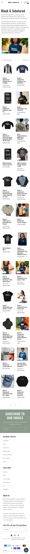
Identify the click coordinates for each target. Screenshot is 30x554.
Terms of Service (7, 454)
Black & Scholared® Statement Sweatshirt (20, 393)
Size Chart (5, 440)
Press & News (6, 479)
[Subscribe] (25, 429)
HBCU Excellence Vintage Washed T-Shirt (22, 164)
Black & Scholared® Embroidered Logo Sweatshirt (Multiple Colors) (22, 251)
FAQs (4, 444)
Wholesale (5, 489)
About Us (5, 472)
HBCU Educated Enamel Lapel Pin (7, 163)
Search (5, 461)
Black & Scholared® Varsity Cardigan (21, 220)
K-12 (4, 486)
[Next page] (19, 405)
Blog (4, 475)
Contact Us (6, 447)
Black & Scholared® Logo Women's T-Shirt (7, 307)
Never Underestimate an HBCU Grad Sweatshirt (22, 137)
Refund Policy (6, 451)
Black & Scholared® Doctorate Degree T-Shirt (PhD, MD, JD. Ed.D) (7, 193)
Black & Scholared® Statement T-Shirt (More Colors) (8, 279)
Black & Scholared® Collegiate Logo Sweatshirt (21, 80)
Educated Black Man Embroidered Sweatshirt (22, 364)
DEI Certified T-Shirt (7, 249)
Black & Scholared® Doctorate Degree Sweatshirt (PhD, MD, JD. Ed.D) (7, 137)
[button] (2, 2)
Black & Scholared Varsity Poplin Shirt (22, 307)
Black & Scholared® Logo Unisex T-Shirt (22, 278)
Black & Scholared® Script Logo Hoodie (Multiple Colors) (21, 336)
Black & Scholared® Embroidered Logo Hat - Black (8, 393)
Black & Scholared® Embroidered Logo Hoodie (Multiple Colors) (8, 336)
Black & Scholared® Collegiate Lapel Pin (7, 109)
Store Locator (6, 458)
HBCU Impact (6, 482)
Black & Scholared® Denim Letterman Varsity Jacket (22, 193)
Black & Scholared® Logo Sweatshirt (22, 108)
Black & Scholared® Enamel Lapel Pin (7, 364)
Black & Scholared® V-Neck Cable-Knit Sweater (7, 221)
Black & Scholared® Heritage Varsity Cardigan (7, 80)
